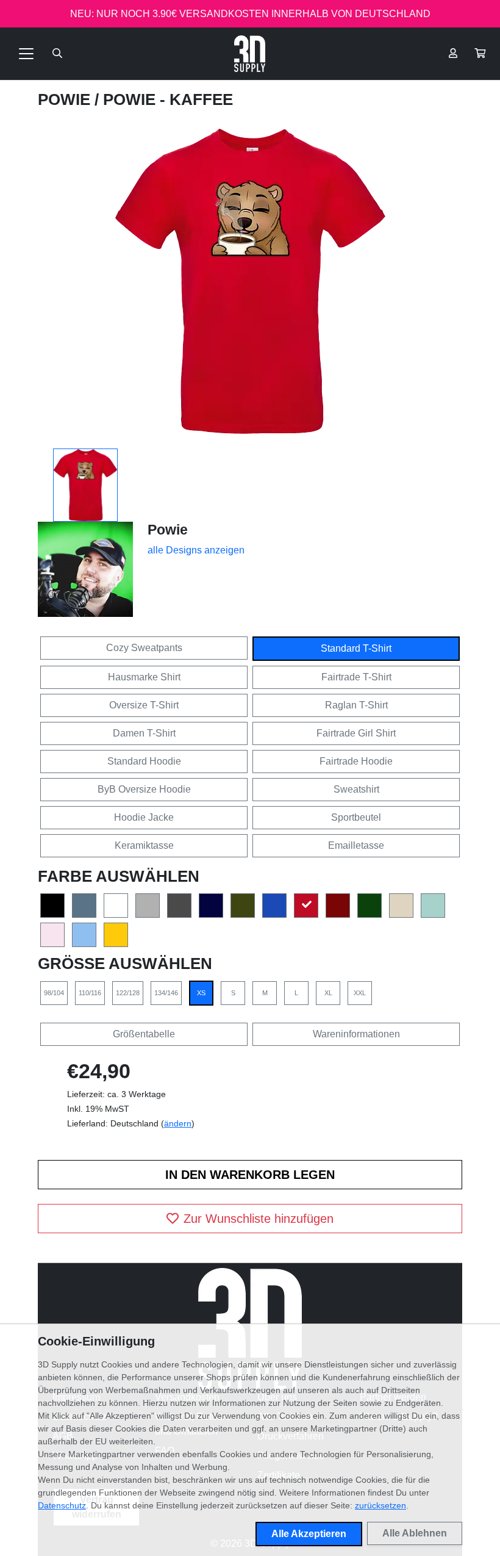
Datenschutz (62, 1505)
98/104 (54, 992)
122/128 (128, 992)
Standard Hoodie (144, 761)
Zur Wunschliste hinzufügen (259, 1218)
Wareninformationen (356, 1034)
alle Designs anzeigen (196, 550)
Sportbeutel (356, 817)
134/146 (166, 992)
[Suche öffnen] (57, 53)
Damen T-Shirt (144, 733)
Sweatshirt (356, 789)
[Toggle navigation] (26, 53)
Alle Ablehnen (414, 1533)
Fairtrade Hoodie (356, 761)
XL (328, 992)
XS (201, 992)
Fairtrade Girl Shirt (356, 733)
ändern (177, 1123)
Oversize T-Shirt (144, 705)
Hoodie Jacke (144, 817)
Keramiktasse (144, 845)
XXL (360, 992)
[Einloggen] (453, 54)
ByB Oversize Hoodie (144, 789)
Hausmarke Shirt (144, 677)
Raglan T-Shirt (356, 705)
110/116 (90, 992)
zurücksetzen (380, 1505)
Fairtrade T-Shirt (356, 677)
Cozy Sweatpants (144, 648)
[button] (480, 54)
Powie (66, 99)
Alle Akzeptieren (308, 1534)
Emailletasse (356, 845)
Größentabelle (144, 1034)
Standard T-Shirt (356, 648)
